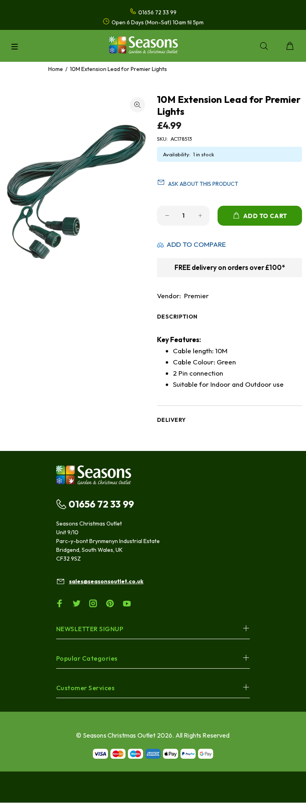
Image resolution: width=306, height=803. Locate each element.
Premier (196, 295)
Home (55, 69)
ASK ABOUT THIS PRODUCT (203, 183)
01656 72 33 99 (101, 504)
